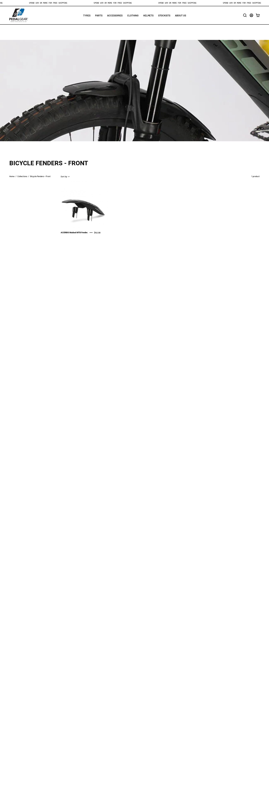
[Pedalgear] (18, 15)
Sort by (64, 176)
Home (11, 176)
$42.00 (97, 232)
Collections (22, 176)
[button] (245, 15)
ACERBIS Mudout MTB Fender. (74, 232)
